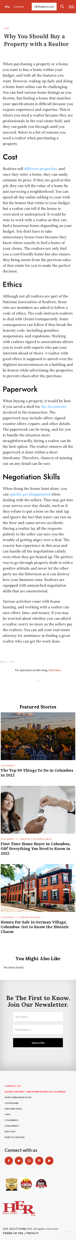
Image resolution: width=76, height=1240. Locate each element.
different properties (40, 168)
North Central (15, 1137)
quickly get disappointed (30, 494)
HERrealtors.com (44, 6)
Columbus (8, 765)
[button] (71, 6)
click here (54, 670)
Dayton (10, 1131)
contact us (12, 1086)
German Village (30, 917)
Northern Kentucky (18, 1097)
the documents (53, 406)
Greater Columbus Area (36, 839)
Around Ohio (13, 1108)
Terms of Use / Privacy (21, 1233)
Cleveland (12, 1103)
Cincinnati (12, 1125)
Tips (6, 28)
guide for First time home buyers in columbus (35, 1091)
